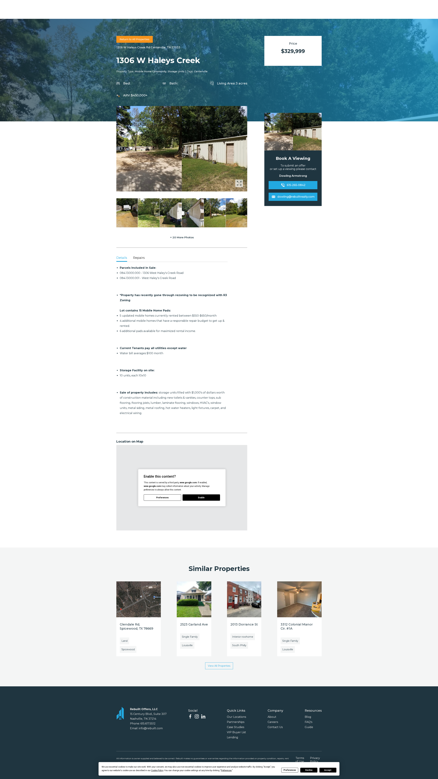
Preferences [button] (226, 770)
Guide (309, 727)
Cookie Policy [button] (157, 770)
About (272, 716)
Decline (308, 770)
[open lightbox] (181, 148)
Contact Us (275, 727)
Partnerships (235, 722)
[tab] (121, 258)
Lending (232, 737)
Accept (327, 770)
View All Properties (219, 665)
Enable (201, 497)
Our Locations (236, 716)
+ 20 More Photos (182, 237)
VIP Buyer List (236, 732)
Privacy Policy (315, 759)
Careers (273, 722)
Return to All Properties (134, 39)
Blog (308, 716)
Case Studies (235, 727)
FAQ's (308, 722)
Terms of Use (299, 759)
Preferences (290, 770)
